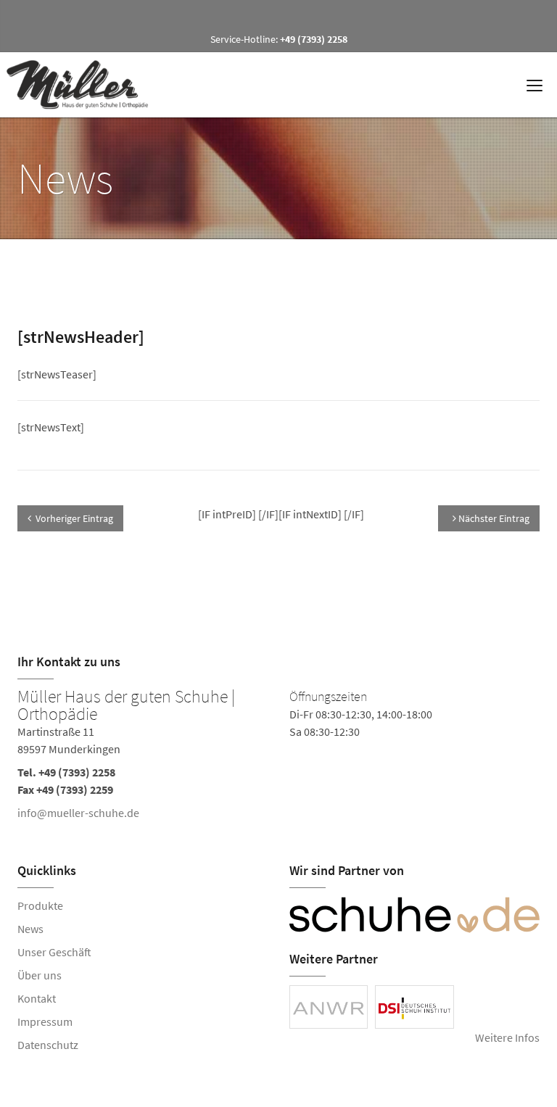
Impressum (45, 1021)
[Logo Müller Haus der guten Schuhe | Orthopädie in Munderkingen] (83, 84)
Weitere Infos (507, 1037)
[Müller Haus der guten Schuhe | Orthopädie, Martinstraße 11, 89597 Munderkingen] (278, 757)
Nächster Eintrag (492, 518)
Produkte (40, 905)
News (30, 928)
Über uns (39, 975)
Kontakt (36, 998)
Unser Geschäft (54, 952)
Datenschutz (47, 1044)
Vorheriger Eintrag (74, 518)
